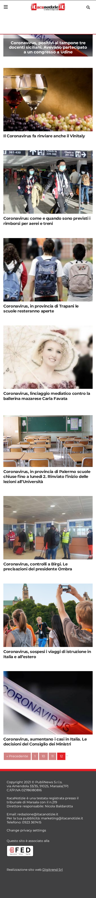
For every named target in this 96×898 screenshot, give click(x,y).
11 (52, 756)
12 (61, 756)
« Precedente (17, 756)
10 (43, 756)
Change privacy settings (26, 830)
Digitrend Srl (52, 870)
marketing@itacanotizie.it (62, 818)
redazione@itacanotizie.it (37, 814)
